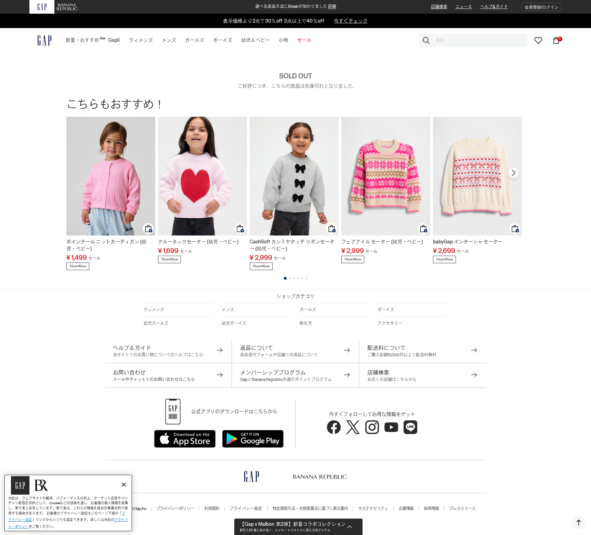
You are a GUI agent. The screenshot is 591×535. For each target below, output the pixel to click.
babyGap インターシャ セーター (468, 241)
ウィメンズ (154, 309)
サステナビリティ (373, 508)
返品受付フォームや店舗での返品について (279, 355)
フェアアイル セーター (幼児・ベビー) (382, 241)
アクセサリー (390, 323)
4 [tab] (298, 278)
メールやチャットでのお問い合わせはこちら (154, 379)
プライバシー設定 (245, 508)
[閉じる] (123, 484)
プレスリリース (462, 508)
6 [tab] (306, 278)
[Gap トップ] (40, 40)
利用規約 (211, 508)
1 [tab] (285, 278)
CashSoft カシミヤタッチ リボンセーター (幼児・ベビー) (292, 245)
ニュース (464, 6)
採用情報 (431, 508)
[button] (541, 7)
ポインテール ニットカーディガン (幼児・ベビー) (106, 245)
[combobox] (473, 40)
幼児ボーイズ (234, 323)
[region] (68, 503)
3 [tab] (294, 278)
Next (513, 172)
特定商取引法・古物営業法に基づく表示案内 (310, 508)
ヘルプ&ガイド (494, 6)
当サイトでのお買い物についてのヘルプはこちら (158, 355)
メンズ (228, 309)
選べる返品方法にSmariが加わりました (295, 6)
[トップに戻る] (579, 523)
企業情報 (405, 508)
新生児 (306, 323)
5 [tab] (302, 278)
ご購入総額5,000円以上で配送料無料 (401, 355)
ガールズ (308, 309)
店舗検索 (439, 6)
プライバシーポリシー (175, 508)
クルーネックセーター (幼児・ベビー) (198, 241)
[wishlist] (538, 40)
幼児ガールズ (156, 323)
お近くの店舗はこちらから (392, 379)
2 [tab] (290, 278)
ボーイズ (386, 309)
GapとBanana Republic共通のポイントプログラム (286, 379)
